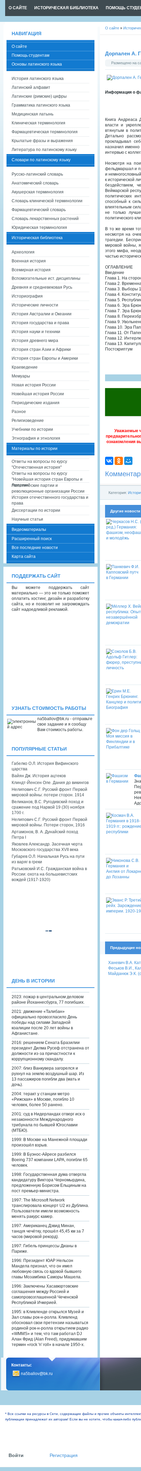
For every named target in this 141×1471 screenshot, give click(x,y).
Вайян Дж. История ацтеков (39, 775)
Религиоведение (28, 420)
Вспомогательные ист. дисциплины (46, 278)
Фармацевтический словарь (39, 209)
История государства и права (40, 322)
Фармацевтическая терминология (45, 131)
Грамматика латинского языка (41, 105)
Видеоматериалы (29, 529)
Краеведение (25, 367)
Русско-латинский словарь (37, 174)
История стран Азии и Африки (41, 349)
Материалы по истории (34, 448)
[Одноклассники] (119, 461)
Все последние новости (35, 547)
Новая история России (34, 385)
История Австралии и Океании (42, 314)
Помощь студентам (30, 55)
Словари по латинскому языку (41, 159)
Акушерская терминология (38, 192)
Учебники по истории (32, 429)
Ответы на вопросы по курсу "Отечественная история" (39, 464)
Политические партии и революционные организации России (48, 488)
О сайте (19, 46)
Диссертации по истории (36, 510)
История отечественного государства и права (50, 500)
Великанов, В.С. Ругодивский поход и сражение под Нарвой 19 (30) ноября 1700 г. (48, 807)
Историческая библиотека (37, 237)
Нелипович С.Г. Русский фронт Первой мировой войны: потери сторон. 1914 (49, 792)
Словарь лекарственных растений (45, 218)
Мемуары (21, 376)
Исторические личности (35, 305)
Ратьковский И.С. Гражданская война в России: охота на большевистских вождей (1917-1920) (49, 874)
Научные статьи (27, 519)
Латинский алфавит (31, 87)
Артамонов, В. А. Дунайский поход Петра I (45, 834)
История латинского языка (38, 78)
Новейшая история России (38, 393)
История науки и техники (36, 331)
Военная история (29, 261)
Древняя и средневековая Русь (42, 287)
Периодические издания (36, 402)
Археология (23, 252)
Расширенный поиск (32, 538)
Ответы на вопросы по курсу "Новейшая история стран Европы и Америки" (47, 476)
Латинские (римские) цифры (39, 96)
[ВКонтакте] (109, 461)
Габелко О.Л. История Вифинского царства (45, 766)
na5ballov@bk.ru (37, 1373)
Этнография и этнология (36, 438)
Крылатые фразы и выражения (42, 140)
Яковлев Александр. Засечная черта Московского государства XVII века (47, 847)
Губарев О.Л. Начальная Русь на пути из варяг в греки (48, 859)
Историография (27, 296)
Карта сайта (24, 556)
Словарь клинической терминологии (47, 200)
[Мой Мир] (128, 461)
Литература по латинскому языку (44, 149)
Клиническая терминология (38, 123)
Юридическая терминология (39, 227)
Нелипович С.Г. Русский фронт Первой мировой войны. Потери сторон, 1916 (49, 822)
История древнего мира (35, 340)
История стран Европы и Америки (45, 358)
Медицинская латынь (32, 114)
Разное (19, 411)
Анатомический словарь (35, 183)
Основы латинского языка (37, 64)
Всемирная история (31, 269)
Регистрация (64, 1455)
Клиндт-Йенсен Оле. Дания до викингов (50, 782)
